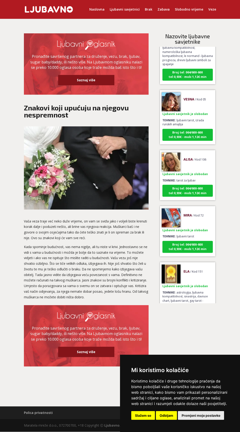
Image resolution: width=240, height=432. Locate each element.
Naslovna (97, 10)
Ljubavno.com (116, 425)
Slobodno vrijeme (189, 10)
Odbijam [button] (166, 415)
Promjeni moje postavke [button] (201, 415)
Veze (212, 10)
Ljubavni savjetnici (125, 10)
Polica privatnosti (38, 412)
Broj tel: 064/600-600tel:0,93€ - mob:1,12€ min (187, 70)
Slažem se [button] (143, 415)
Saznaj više (86, 80)
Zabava (164, 10)
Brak (148, 10)
